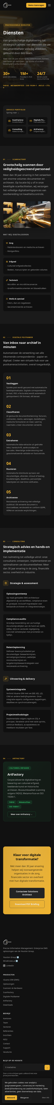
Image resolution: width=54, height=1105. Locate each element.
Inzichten (7, 1035)
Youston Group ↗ (11, 957)
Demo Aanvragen (36, 5)
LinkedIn (10, 965)
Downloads (8, 1005)
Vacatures (7, 1052)
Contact (6, 1043)
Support (6, 1048)
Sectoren (7, 1027)
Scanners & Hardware (12, 988)
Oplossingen (8, 984)
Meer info (45, 1098)
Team (5, 1022)
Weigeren (24, 1097)
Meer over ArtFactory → (22, 814)
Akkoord (11, 1097)
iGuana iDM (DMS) (11, 979)
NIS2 (5, 1039)
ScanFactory (8, 992)
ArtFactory (7, 1000)
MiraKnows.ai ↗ (10, 961)
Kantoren (7, 1018)
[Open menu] (49, 5)
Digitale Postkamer (11, 996)
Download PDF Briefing (27, 904)
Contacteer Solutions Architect (27, 893)
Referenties (8, 1031)
